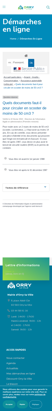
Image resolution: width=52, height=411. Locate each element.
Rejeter (22, 404)
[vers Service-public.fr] (29, 69)
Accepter (9, 404)
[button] (48, 7)
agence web (30, 206)
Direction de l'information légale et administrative (23, 204)
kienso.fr (39, 206)
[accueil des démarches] (26, 55)
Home (13, 38)
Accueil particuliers (13, 77)
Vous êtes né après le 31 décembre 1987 (27, 170)
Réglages (35, 404)
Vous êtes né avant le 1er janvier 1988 (26, 159)
